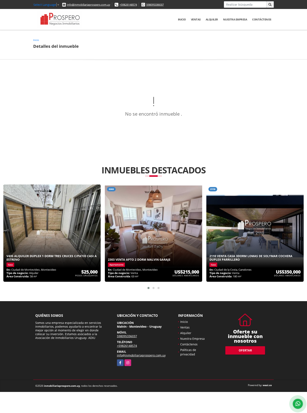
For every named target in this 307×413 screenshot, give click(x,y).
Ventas (196, 19)
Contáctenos (261, 19)
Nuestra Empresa (235, 19)
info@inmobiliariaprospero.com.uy (88, 4)
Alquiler (212, 19)
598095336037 (155, 4)
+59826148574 (128, 4)
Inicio (182, 19)
